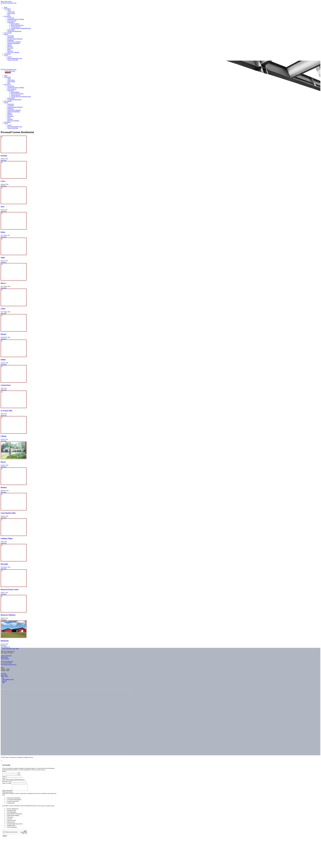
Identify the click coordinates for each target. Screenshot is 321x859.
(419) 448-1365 (10, 71)
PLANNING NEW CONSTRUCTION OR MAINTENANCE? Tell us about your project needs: (28, 805)
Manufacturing (11, 825)
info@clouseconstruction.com (8, 664)
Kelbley (3, 359)
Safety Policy (4, 675)
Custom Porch (6, 385)
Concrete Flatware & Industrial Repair (21, 28)
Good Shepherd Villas (8, 513)
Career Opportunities (6, 655)
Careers (6, 55)
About (9, 10)
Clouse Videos (11, 13)
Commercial (10, 37)
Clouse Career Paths (12, 60)
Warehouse (10, 817)
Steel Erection (11, 822)
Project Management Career (14, 58)
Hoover (3, 283)
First (19, 773)
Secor (2, 206)
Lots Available (8, 32)
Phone (4, 778)
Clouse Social (11, 11)
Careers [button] (6, 123)
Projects (6, 34)
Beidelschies (5, 641)
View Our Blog (5, 658)
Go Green (3, 673)
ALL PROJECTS (5, 647)
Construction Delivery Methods (15, 19)
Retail (8, 49)
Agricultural (10, 35)
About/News (7, 8)
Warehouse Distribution (13, 43)
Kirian (3, 232)
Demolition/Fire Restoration (14, 814)
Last (19, 774)
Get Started (8, 72)
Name (4, 771)
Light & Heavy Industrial (14, 41)
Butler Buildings (15, 23)
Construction (10, 22)
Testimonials (7, 54)
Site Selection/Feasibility (13, 798)
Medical (9, 45)
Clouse (3, 308)
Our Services (7, 16)
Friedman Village (7, 538)
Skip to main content (6, 1)
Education (10, 51)
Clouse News (4, 657)
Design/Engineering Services (15, 824)
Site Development (12, 827)
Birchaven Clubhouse (8, 615)
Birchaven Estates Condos (10, 589)
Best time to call (6, 781)
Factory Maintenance (12, 808)
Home (5, 7)
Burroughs (4, 564)
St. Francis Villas (6, 410)
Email (4, 776)
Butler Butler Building (13, 815)
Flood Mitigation (11, 812)
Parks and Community (13, 52)
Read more (3, 160)
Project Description (7, 790)
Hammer (4, 487)
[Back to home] (8, 3)
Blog (8, 14)
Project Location (6, 783)
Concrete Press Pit (15, 26)
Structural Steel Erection (17, 25)
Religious (9, 46)
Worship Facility (11, 810)
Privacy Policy (4, 676)
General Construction (13, 801)
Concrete (9, 819)
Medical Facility (11, 820)
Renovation (10, 48)
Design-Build (10, 29)
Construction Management (14, 31)
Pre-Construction (11, 20)
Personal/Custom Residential (14, 38)
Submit (4, 836)
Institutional (10, 40)
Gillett (3, 257)
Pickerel (3, 334)
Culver (3, 181)
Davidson (4, 155)
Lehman (3, 436)
